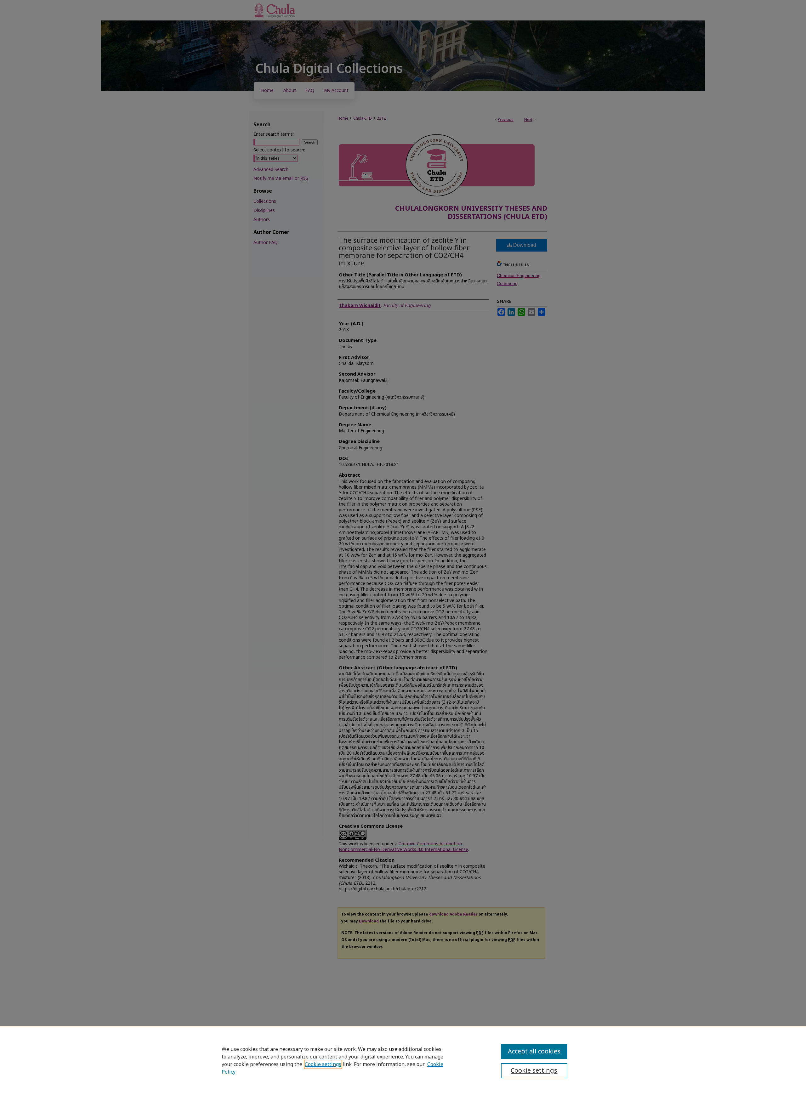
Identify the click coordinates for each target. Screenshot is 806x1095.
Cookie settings (323, 1064)
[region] (403, 1060)
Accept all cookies (534, 1051)
